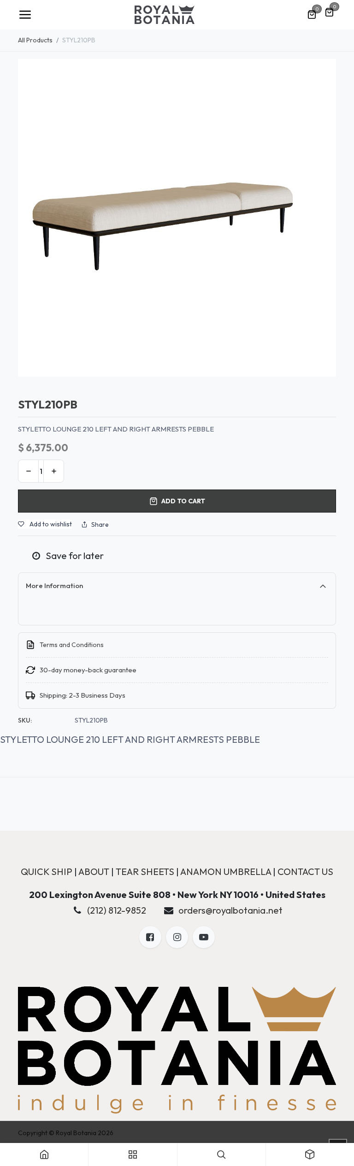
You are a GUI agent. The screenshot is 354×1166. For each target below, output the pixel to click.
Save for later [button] (74, 555)
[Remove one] (28, 471)
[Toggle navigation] (25, 15)
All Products (35, 40)
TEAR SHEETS (145, 871)
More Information (54, 585)
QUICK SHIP (46, 871)
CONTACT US (305, 871)
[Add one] (54, 471)
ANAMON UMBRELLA (225, 871)
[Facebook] (150, 937)
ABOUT (93, 871)
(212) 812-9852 (116, 910)
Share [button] (100, 524)
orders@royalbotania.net (230, 910)
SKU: (25, 720)
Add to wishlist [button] (50, 524)
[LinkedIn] (204, 937)
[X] (177, 937)
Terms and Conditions (72, 645)
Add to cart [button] (183, 501)
